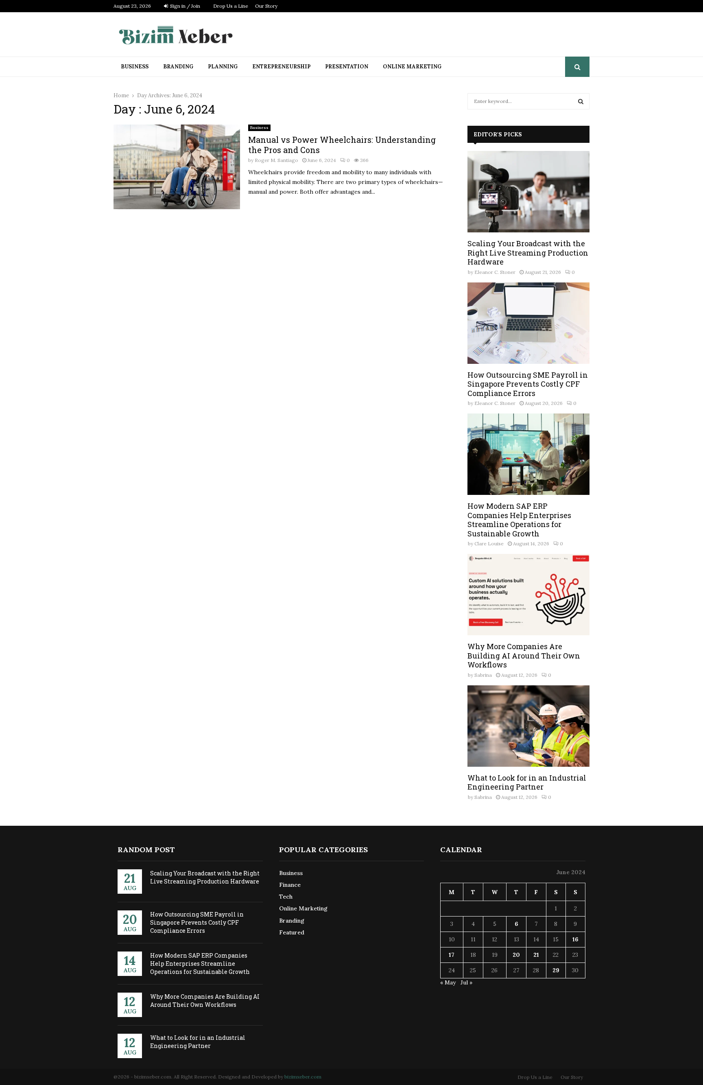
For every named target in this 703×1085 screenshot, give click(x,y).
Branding (178, 66)
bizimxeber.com (302, 1077)
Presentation (346, 66)
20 (516, 954)
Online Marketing (412, 66)
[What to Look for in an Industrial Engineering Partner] (528, 726)
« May (448, 982)
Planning (223, 66)
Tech (286, 896)
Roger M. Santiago (276, 160)
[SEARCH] (580, 101)
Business (134, 66)
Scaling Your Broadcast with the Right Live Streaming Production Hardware (527, 252)
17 (451, 954)
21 (536, 954)
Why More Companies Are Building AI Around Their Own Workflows (523, 655)
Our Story (266, 6)
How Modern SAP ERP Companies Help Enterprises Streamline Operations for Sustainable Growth (519, 519)
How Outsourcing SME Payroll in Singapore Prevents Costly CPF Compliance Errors (527, 384)
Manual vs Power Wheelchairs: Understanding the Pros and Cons (342, 144)
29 (555, 970)
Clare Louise (489, 543)
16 (575, 939)
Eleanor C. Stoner (494, 272)
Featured (291, 932)
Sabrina (483, 675)
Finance (290, 884)
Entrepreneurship (281, 66)
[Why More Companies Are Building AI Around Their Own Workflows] (528, 594)
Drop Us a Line (230, 6)
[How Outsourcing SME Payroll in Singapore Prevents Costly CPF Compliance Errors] (528, 323)
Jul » (466, 982)
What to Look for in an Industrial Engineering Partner (526, 782)
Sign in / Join (184, 6)
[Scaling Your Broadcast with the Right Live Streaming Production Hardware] (528, 191)
